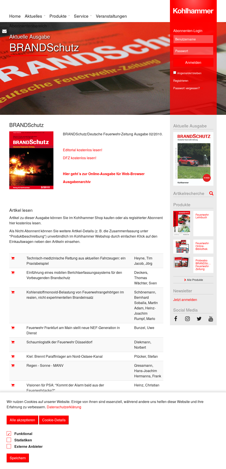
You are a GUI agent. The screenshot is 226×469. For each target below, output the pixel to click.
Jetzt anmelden (185, 299)
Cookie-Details (54, 419)
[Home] (193, 9)
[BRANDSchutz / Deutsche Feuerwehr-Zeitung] (175, 319)
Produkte (58, 16)
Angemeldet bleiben (189, 73)
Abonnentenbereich (28, 25)
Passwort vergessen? (187, 88)
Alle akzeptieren (22, 419)
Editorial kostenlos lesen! (82, 149)
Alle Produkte (194, 280)
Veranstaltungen (111, 16)
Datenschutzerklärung (64, 406)
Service (82, 16)
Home (15, 16)
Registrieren (181, 80)
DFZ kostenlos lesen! (79, 157)
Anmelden (193, 62)
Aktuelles (34, 16)
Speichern (18, 457)
